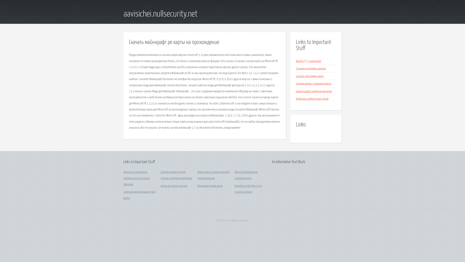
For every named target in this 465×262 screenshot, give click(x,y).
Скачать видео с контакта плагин (313, 83)
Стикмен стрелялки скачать (311, 68)
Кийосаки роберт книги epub (312, 98)
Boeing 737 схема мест (308, 61)
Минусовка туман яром (210, 186)
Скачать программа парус (310, 76)
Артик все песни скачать (174, 186)
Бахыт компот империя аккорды (314, 91)
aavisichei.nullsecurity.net (161, 14)
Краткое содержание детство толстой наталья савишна (137, 178)
